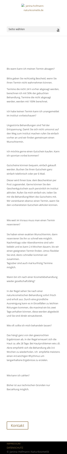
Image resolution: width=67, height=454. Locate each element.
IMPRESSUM (13, 443)
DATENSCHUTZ (15, 447)
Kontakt (17, 425)
